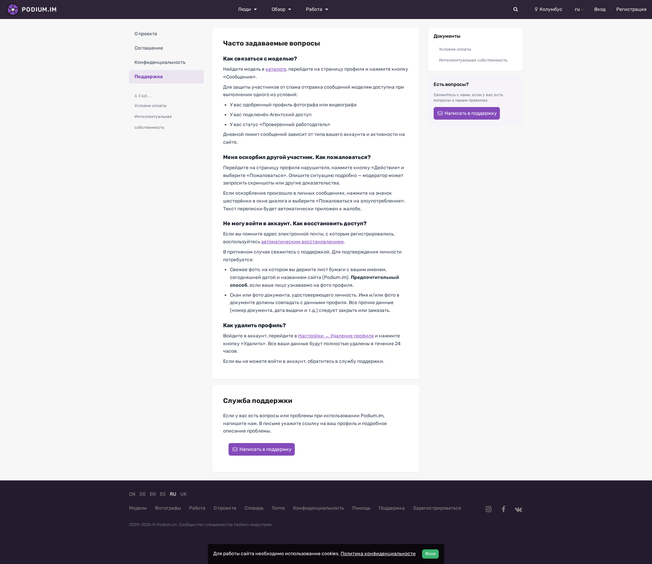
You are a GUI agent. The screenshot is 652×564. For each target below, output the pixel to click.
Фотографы (168, 508)
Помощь (361, 508)
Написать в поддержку (265, 449)
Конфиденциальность (159, 62)
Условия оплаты (150, 105)
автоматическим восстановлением (302, 242)
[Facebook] (503, 509)
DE (143, 494)
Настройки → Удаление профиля (336, 336)
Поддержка (148, 77)
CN (132, 494)
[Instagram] (488, 509)
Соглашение (148, 48)
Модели (138, 508)
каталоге (276, 69)
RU (173, 494)
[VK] (518, 509)
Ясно (430, 553)
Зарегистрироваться (437, 508)
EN (153, 494)
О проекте (145, 34)
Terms (278, 508)
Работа (197, 508)
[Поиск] (515, 9)
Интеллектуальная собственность (153, 122)
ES (163, 494)
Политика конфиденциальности (378, 554)
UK (183, 494)
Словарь (254, 508)
